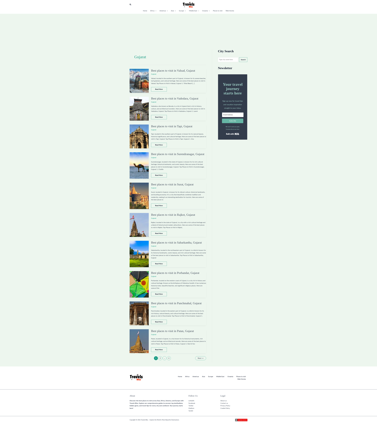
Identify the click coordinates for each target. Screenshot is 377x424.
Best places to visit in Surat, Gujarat (172, 184)
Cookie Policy (225, 408)
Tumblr (190, 411)
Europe (210, 376)
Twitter (190, 406)
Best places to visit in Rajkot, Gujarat (173, 214)
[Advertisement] (188, 28)
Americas (196, 376)
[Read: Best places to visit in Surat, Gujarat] (139, 196)
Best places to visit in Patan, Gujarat (172, 331)
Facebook (191, 403)
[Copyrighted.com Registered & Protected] (241, 420)
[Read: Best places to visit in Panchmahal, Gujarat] (139, 313)
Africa (187, 376)
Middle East (220, 376)
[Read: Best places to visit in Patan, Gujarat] (139, 341)
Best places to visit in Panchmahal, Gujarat (176, 303)
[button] (130, 4)
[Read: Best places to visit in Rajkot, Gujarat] (139, 225)
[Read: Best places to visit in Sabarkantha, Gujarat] (139, 254)
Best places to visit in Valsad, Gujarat (173, 70)
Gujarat (153, 74)
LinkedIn (191, 401)
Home (180, 376)
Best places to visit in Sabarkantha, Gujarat (176, 242)
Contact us (224, 403)
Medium (191, 408)
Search (243, 59)
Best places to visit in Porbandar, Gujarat (175, 272)
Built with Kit (232, 134)
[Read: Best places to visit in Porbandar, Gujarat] (139, 284)
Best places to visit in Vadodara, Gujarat (174, 98)
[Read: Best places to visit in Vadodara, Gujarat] (139, 108)
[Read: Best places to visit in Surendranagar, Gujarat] (139, 165)
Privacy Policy (225, 406)
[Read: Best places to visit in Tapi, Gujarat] (139, 136)
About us (223, 401)
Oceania (230, 376)
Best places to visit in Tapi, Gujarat (171, 126)
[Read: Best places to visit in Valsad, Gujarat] (139, 81)
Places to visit (241, 376)
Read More (159, 89)
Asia (203, 376)
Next (200, 358)
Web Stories (241, 379)
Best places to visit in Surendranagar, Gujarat (177, 154)
